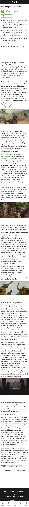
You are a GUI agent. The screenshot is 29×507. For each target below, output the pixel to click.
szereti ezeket (12, 359)
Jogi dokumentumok (19, 494)
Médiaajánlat (7, 496)
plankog (6, 10)
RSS (14, 496)
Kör (20, 505)
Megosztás (7, 16)
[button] (3, 466)
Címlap (8, 505)
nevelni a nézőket (14, 336)
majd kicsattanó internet (13, 424)
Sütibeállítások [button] (20, 496)
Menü (2, 505)
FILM (6, 11)
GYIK (5, 491)
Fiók (26, 505)
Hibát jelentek (11, 491)
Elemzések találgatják (8, 417)
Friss (14, 505)
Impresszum (20, 491)
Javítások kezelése (8, 494)
